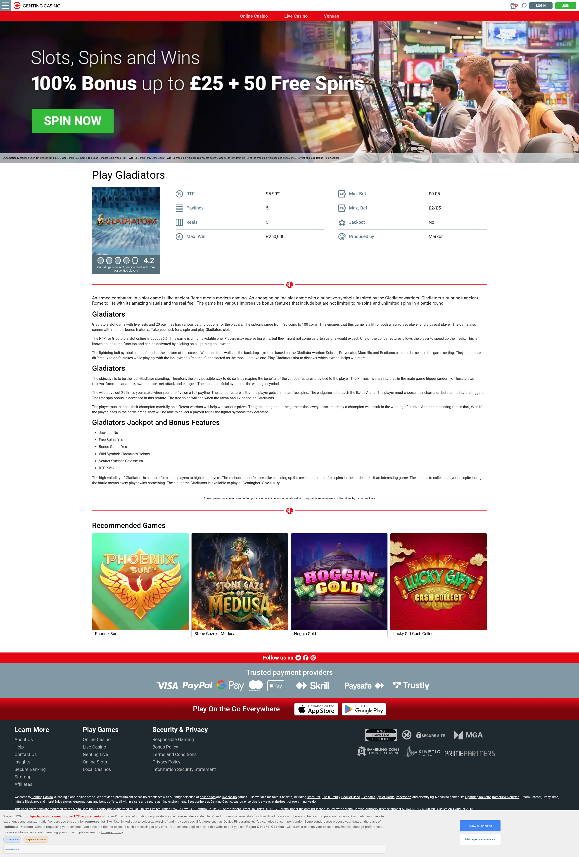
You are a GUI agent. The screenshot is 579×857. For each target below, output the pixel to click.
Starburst (313, 797)
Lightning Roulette (478, 797)
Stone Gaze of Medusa (215, 633)
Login (541, 6)
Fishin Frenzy (331, 797)
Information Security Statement (184, 769)
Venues (331, 16)
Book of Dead (350, 797)
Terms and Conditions (174, 754)
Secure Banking (30, 769)
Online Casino (254, 16)
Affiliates (23, 784)
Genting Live (95, 754)
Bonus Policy (165, 747)
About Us (23, 739)
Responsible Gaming (173, 739)
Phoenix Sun (106, 633)
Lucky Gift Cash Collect (414, 633)
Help (19, 747)
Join (566, 6)
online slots (208, 797)
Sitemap (22, 777)
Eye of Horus (385, 797)
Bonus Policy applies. (328, 157)
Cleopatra (368, 797)
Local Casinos (97, 769)
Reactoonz (403, 797)
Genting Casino (42, 797)
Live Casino (296, 16)
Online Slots (95, 762)
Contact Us (25, 754)
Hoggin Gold (305, 633)
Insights (22, 762)
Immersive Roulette (505, 797)
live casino (229, 797)
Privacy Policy (166, 762)
